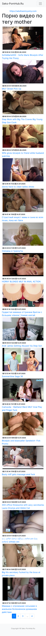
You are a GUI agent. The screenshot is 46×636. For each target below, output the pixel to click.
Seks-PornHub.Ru (13, 3)
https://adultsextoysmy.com (23, 11)
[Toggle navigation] (40, 3)
